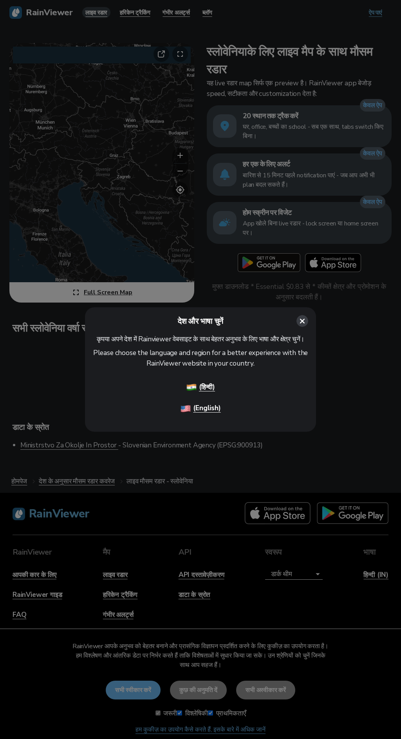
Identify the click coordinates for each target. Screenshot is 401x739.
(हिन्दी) (207, 386)
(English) (206, 408)
